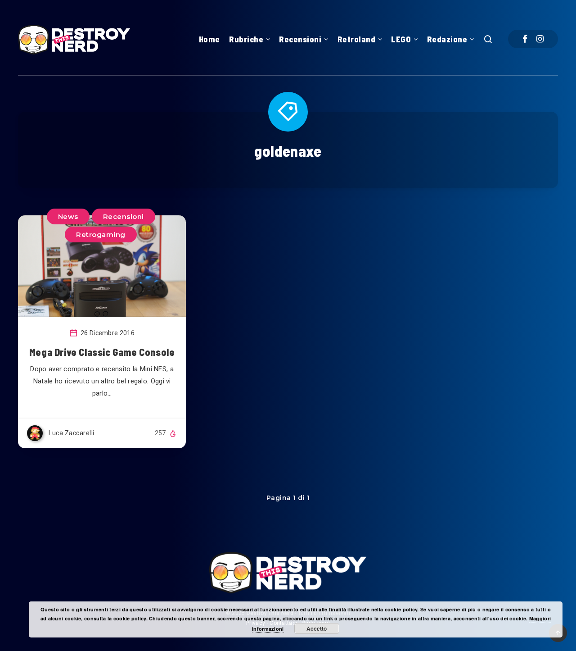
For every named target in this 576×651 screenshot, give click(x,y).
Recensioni (300, 39)
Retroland (357, 39)
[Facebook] (524, 39)
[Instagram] (540, 39)
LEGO (401, 39)
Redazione (447, 39)
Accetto (316, 628)
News (68, 216)
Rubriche (246, 39)
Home (209, 39)
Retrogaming (101, 234)
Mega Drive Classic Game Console (102, 352)
